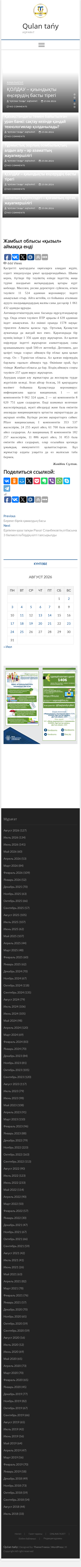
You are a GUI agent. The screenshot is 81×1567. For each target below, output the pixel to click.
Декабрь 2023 (13, 1056)
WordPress (57, 1547)
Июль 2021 (11, 1260)
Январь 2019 (12, 1471)
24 (12, 632)
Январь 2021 (12, 1302)
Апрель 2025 (12, 943)
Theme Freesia (41, 1547)
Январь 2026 (12, 879)
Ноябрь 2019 (12, 1401)
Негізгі (18, 1533)
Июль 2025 (11, 922)
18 (22, 623)
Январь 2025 (12, 964)
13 (40, 615)
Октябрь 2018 (13, 1492)
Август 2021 (11, 1253)
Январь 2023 (12, 1133)
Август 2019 (11, 1422)
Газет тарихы (35, 1533)
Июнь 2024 (11, 1013)
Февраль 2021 (13, 1295)
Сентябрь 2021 (14, 1246)
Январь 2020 (12, 1387)
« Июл (8, 647)
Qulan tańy (40, 26)
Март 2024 (11, 1034)
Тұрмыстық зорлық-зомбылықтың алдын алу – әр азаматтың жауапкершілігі (36, 150)
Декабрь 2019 (13, 1394)
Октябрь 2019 (13, 1408)
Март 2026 (11, 865)
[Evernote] (44, 481)
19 (31, 623)
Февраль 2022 (13, 1210)
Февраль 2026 (13, 872)
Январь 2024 (12, 1048)
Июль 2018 (11, 1513)
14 (50, 615)
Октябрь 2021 (13, 1239)
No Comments (18, 106)
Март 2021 (11, 1288)
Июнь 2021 (11, 1267)
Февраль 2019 (13, 1464)
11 (22, 615)
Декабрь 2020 (13, 1309)
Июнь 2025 (11, 929)
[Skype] (66, 481)
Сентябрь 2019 (14, 1415)
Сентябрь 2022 (14, 1161)
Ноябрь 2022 (12, 1147)
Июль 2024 (11, 1006)
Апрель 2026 (12, 858)
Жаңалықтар (15, 82)
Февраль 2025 (13, 957)
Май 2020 (10, 1358)
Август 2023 (11, 1084)
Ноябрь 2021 (12, 1232)
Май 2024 (10, 1020)
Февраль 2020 (13, 1380)
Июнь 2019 (11, 1436)
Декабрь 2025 (13, 886)
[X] (29, 481)
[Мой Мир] (21, 481)
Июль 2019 (11, 1429)
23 (69, 623)
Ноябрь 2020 (12, 1316)
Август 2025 (11, 915)
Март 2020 (11, 1373)
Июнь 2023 (11, 1098)
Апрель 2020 (12, 1365)
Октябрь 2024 (13, 985)
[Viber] (51, 481)
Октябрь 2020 (13, 1323)
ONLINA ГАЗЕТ (58, 1533)
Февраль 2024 (13, 1041)
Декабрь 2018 (13, 1478)
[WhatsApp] (59, 481)
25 (22, 632)
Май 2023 (10, 1105)
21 (50, 623)
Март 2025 (11, 950)
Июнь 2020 (11, 1351)
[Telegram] (7, 488)
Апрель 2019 (12, 1450)
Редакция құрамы (53, 1538)
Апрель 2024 (12, 1027)
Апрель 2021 (12, 1281)
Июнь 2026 (11, 844)
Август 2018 (11, 1506)
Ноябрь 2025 (12, 893)
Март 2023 (11, 1119)
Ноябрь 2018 (12, 1485)
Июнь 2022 (11, 1182)
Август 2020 (11, 1337)
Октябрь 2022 (13, 1154)
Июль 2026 (11, 837)
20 (40, 623)
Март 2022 (11, 1203)
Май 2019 (10, 1443)
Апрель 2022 (12, 1196)
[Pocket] (36, 481)
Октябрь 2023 (13, 1070)
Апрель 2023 (12, 1112)
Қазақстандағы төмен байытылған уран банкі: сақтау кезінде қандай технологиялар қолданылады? (36, 121)
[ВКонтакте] (7, 481)
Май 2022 (10, 1189)
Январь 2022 (12, 1218)
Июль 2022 (11, 1175)
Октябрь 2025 (13, 901)
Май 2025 (10, 936)
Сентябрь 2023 (14, 1077)
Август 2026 (11, 830)
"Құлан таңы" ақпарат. (23, 101)
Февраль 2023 (13, 1126)
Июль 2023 (11, 1091)
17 (12, 623)
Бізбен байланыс (27, 1538)
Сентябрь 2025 (14, 908)
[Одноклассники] (14, 481)
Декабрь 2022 (13, 1140)
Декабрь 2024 (13, 971)
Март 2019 (11, 1457)
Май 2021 (10, 1274)
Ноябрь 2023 (12, 1063)
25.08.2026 (49, 101)
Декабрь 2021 (13, 1225)
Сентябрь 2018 (14, 1499)
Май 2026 (10, 851)
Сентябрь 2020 (14, 1330)
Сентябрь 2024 (14, 992)
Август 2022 (11, 1168)
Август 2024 (11, 999)
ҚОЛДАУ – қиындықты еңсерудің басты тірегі (31, 92)
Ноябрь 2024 (12, 978)
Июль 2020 (11, 1344)
